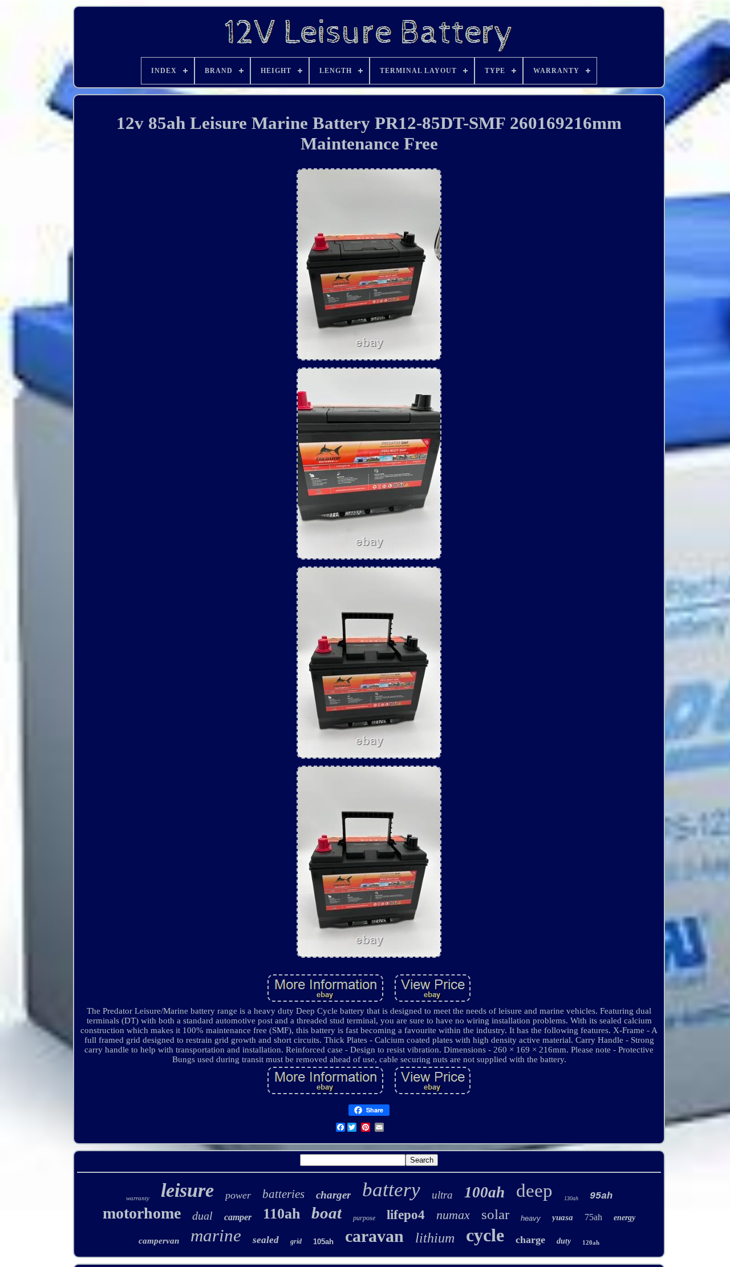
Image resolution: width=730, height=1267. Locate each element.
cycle (485, 1235)
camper (238, 1217)
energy (624, 1217)
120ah (590, 1242)
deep (534, 1190)
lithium (435, 1237)
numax (453, 1215)
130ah (571, 1198)
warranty (137, 1198)
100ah (484, 1192)
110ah (281, 1213)
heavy (531, 1218)
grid (296, 1241)
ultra (442, 1195)
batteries (283, 1194)
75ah (593, 1217)
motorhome (142, 1213)
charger (333, 1195)
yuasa (562, 1217)
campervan (159, 1240)
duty (564, 1241)
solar (495, 1214)
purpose (364, 1218)
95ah (601, 1196)
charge (530, 1239)
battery (391, 1190)
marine (215, 1235)
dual (202, 1215)
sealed (266, 1239)
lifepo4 (406, 1215)
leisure (187, 1190)
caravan (374, 1235)
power (238, 1195)
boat (326, 1213)
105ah (323, 1241)
